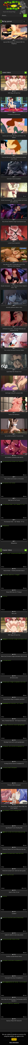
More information (14, 1042)
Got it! (14, 1039)
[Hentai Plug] (11, 6)
